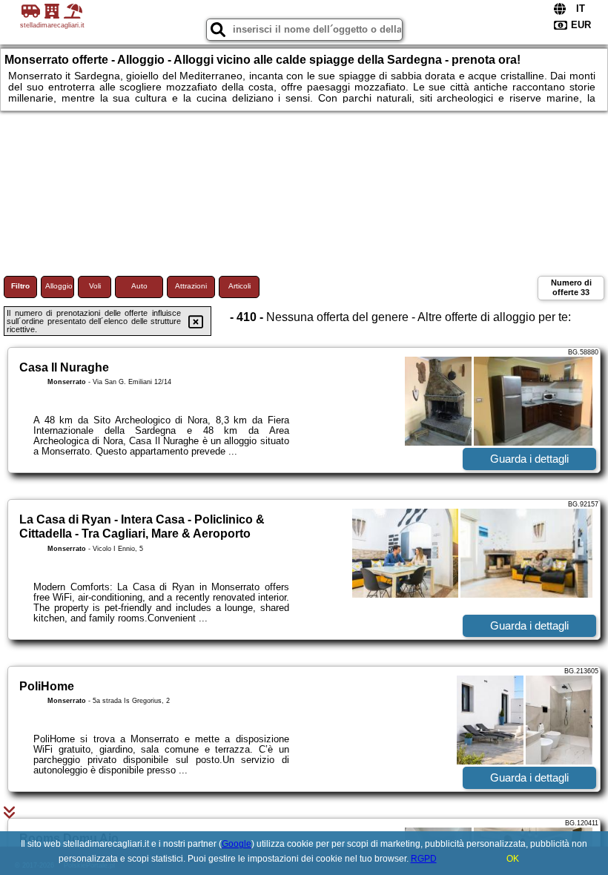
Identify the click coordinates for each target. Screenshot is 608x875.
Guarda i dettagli (529, 458)
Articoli (239, 286)
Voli (95, 286)
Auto (139, 286)
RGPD (424, 858)
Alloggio (59, 286)
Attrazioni (191, 286)
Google (236, 844)
